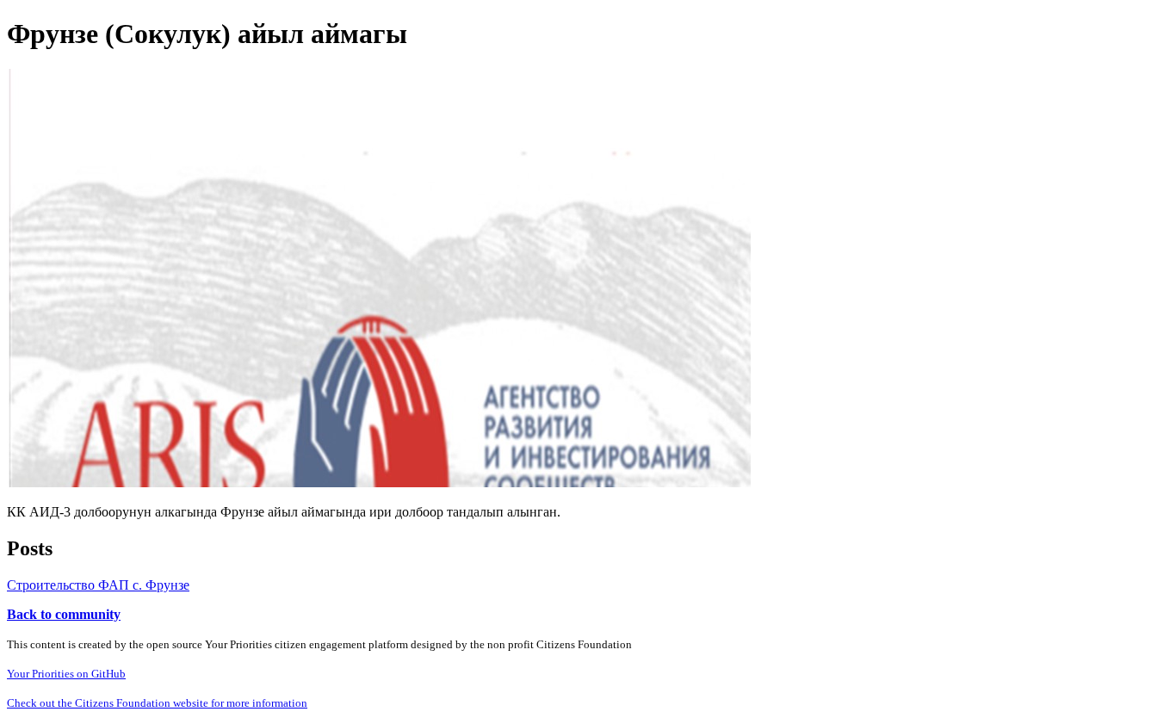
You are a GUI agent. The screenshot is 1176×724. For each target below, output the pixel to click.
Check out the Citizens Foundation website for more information (157, 702)
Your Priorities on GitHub (66, 673)
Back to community (64, 614)
